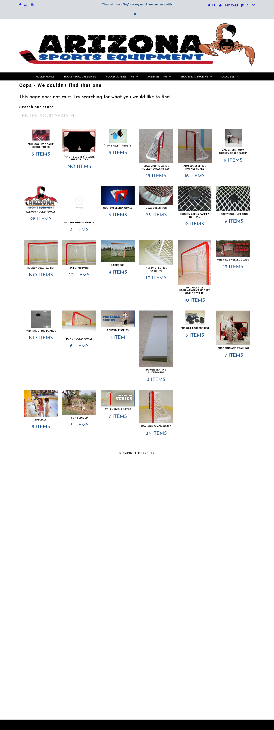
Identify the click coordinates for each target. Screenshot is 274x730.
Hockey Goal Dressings (80, 76)
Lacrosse (227, 76)
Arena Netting (157, 76)
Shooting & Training (194, 76)
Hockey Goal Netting (120, 76)
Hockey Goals (45, 76)
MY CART (236, 5)
